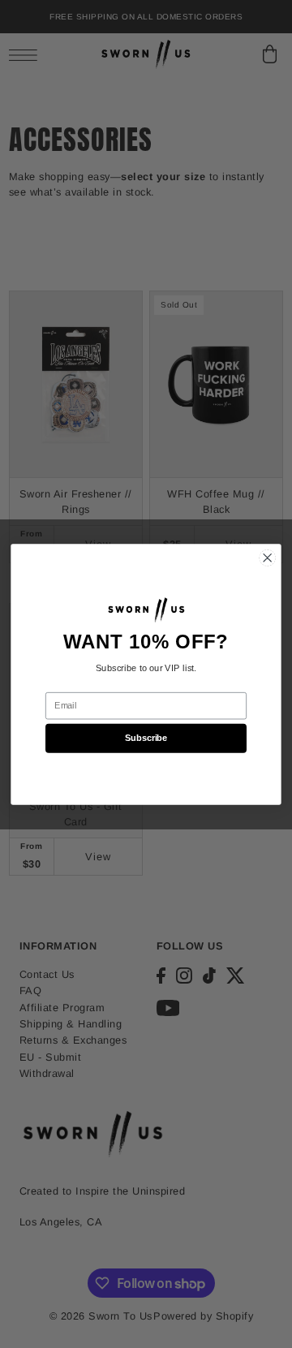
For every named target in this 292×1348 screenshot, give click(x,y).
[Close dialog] (267, 557)
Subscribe (146, 737)
